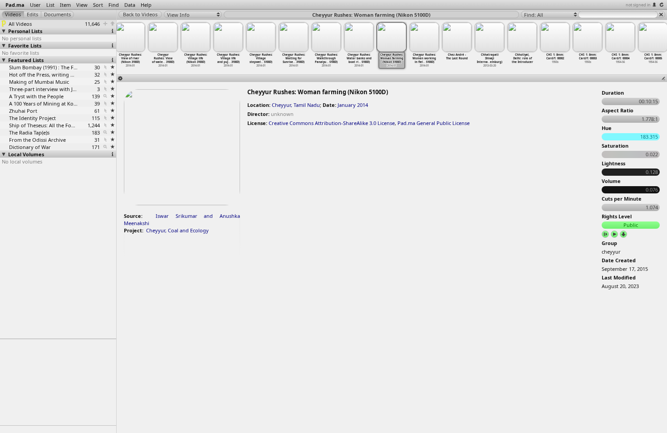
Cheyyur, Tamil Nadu (296, 104)
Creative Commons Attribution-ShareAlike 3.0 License (332, 123)
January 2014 (353, 104)
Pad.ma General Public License (433, 123)
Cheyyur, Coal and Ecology (177, 230)
